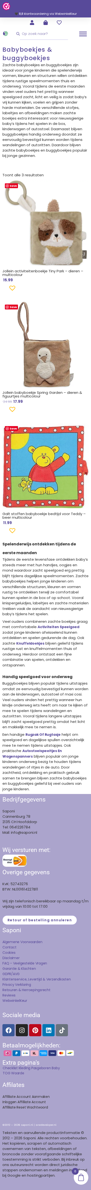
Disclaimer (11, 957)
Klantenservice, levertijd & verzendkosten (36, 979)
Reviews (8, 995)
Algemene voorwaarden (22, 941)
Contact (9, 947)
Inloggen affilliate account (24, 1102)
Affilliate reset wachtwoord (25, 1107)
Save (13, 186)
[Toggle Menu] (83, 34)
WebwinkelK (12, 1000)
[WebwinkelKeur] (6, 6)
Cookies (8, 952)
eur (24, 1000)
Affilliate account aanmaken (26, 1096)
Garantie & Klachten (19, 968)
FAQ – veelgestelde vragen (24, 963)
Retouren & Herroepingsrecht (26, 990)
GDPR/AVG (11, 973)
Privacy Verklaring (16, 984)
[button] (4, 290)
